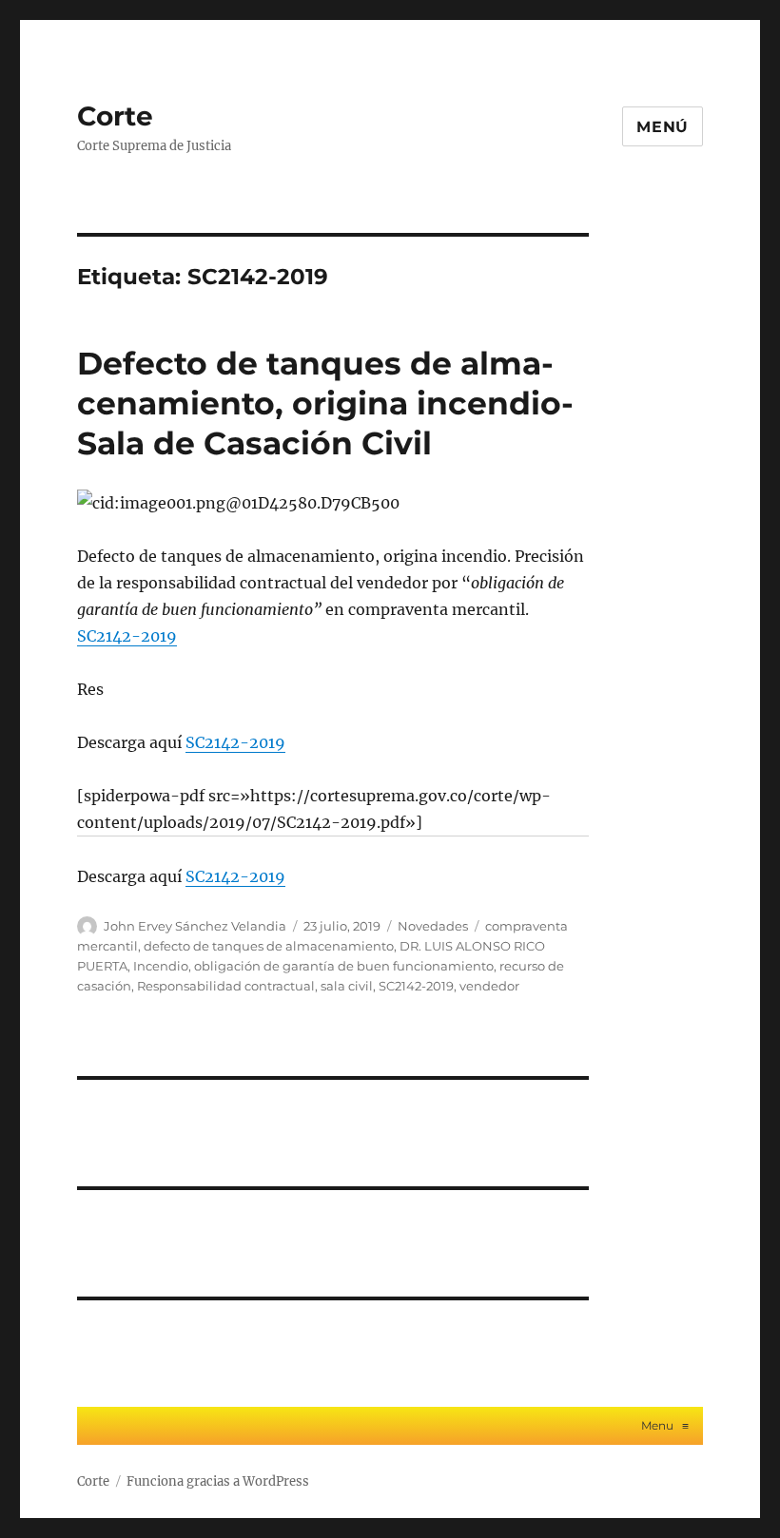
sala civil (347, 985)
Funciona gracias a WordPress (218, 1481)
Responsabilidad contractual (226, 985)
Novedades (433, 925)
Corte (115, 116)
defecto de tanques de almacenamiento (269, 945)
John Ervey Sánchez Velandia (195, 925)
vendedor (489, 985)
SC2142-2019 (127, 635)
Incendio (160, 965)
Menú (662, 127)
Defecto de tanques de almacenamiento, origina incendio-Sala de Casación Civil (325, 403)
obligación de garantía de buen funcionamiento (344, 965)
